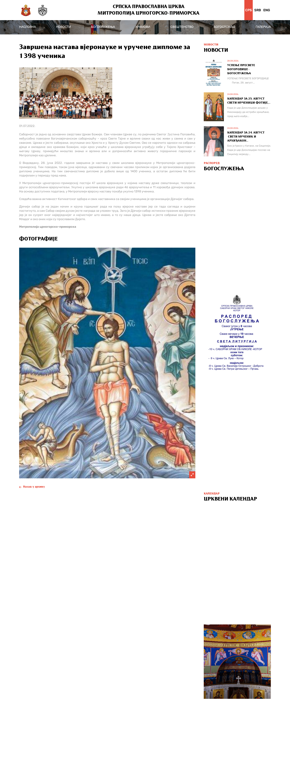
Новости (63, 27)
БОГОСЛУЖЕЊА (103, 27)
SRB (257, 10)
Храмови (142, 27)
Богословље (224, 27)
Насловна (27, 27)
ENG (266, 10)
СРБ (248, 10)
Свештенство (182, 27)
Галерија (263, 27)
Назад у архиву (34, 487)
